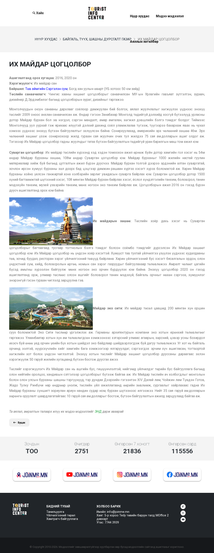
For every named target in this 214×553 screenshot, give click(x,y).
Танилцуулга (55, 512)
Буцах (21, 422)
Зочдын (31, 444)
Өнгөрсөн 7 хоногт (132, 444)
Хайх (39, 13)
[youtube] (183, 519)
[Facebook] (183, 506)
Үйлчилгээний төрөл (60, 515)
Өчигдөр (82, 444)
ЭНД (98, 412)
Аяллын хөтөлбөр (144, 52)
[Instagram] (183, 513)
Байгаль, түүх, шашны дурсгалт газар (97, 39)
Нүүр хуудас (139, 26)
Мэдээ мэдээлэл (170, 26)
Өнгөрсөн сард (182, 444)
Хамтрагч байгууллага (62, 519)
